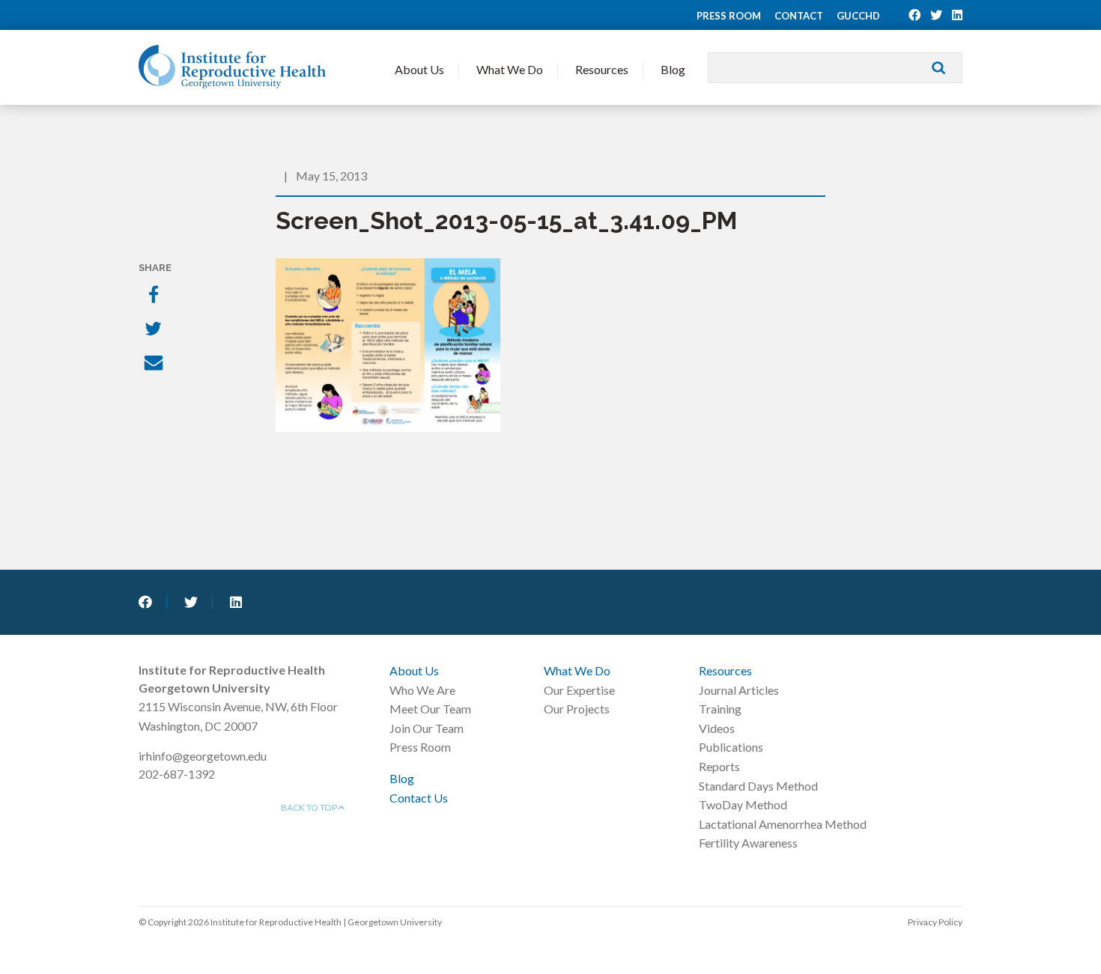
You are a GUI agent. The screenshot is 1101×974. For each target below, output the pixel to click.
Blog (673, 69)
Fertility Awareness (748, 842)
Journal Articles (739, 690)
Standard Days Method (758, 786)
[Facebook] (155, 295)
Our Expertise (579, 690)
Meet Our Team (430, 708)
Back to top (310, 807)
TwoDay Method (743, 804)
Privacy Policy (935, 922)
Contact (798, 16)
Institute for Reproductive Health (232, 66)
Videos (717, 728)
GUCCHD (858, 16)
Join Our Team (426, 728)
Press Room (729, 16)
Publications (731, 747)
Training (720, 708)
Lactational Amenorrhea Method (783, 824)
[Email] (155, 364)
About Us (419, 69)
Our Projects (577, 708)
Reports (719, 766)
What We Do (509, 69)
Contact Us (418, 798)
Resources (601, 69)
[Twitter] (155, 330)
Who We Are (422, 690)
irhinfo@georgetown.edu (203, 756)
